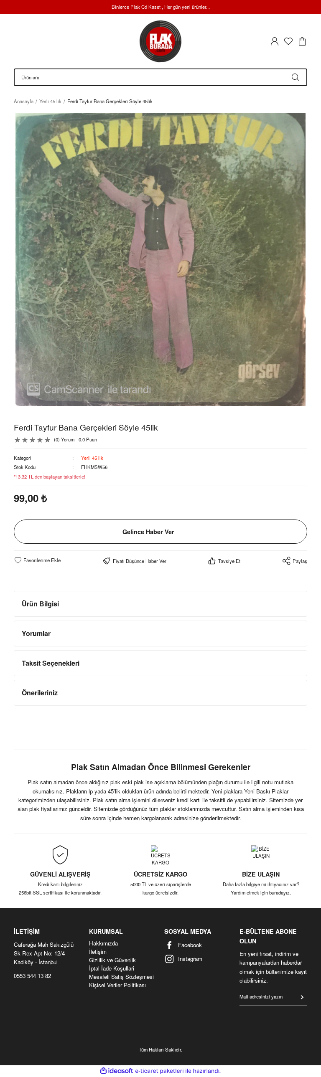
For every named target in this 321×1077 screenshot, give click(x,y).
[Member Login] (275, 41)
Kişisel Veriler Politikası (117, 985)
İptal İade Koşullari (111, 968)
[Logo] (160, 41)
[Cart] (302, 41)
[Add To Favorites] (37, 560)
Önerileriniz (40, 692)
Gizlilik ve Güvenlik (112, 960)
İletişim (98, 951)
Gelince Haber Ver (148, 531)
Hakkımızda (103, 943)
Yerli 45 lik (92, 457)
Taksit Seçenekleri (50, 663)
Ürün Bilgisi (40, 603)
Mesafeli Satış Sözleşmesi (121, 976)
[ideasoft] (116, 1071)
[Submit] (302, 997)
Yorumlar (36, 633)
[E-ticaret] (159, 1070)
